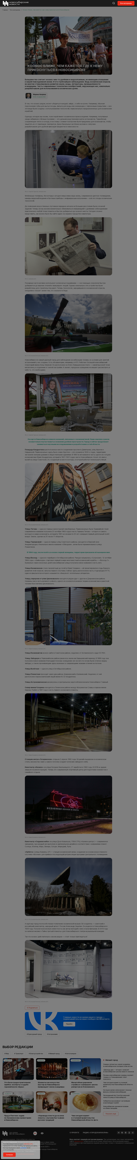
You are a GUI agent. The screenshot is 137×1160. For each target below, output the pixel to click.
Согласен (9, 1155)
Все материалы (126, 3)
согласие (23, 1148)
